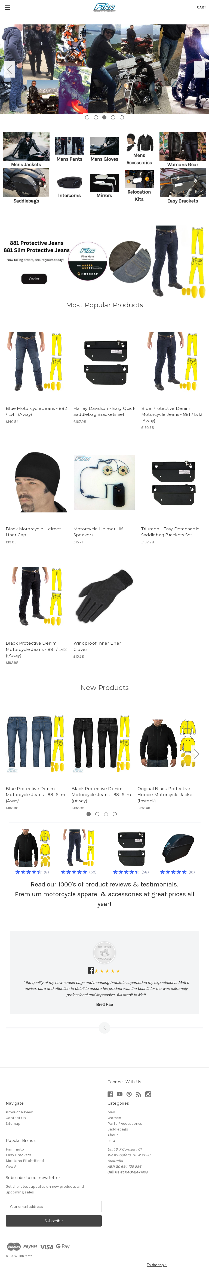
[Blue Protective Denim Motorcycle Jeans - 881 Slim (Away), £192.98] (36, 743)
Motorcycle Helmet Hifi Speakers (98, 532)
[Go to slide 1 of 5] (87, 117)
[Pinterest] (129, 1094)
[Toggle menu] (7, 7)
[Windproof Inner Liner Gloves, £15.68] (104, 597)
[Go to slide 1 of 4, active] (89, 814)
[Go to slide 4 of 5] (113, 117)
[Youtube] (119, 1094)
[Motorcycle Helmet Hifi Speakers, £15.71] (104, 482)
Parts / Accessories (124, 1123)
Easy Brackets (18, 1155)
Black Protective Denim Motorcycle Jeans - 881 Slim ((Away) (101, 794)
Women (114, 1118)
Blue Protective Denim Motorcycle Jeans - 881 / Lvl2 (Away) (171, 414)
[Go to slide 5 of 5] (122, 117)
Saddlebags (117, 1129)
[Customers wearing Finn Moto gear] (104, 69)
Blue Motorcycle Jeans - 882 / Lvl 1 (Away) (36, 411)
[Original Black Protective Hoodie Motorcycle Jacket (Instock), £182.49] (167, 743)
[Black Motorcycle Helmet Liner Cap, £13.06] (37, 482)
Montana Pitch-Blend (25, 1160)
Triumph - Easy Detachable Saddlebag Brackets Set (170, 532)
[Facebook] (110, 1094)
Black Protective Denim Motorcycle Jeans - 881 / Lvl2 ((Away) (36, 649)
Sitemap (13, 1123)
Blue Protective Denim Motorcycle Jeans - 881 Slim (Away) (35, 794)
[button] (26, 146)
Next (199, 69)
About (112, 1135)
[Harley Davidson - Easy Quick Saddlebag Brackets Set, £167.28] (104, 362)
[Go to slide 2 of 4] (97, 814)
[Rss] (139, 1094)
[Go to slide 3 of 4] (106, 814)
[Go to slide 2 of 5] (96, 117)
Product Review (19, 1112)
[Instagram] (148, 1094)
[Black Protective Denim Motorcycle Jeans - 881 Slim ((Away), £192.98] (101, 743)
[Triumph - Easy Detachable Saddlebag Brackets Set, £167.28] (172, 482)
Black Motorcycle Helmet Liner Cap (33, 532)
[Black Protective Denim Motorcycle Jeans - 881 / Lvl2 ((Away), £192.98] (37, 597)
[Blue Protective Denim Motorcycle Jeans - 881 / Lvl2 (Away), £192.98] (172, 362)
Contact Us (16, 1118)
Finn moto (15, 1149)
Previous (9, 69)
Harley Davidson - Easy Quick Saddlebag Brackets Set (104, 411)
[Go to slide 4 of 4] (115, 814)
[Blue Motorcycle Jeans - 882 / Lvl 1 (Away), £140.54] (37, 362)
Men (111, 1112)
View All (12, 1166)
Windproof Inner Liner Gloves (97, 646)
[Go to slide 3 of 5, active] (104, 117)
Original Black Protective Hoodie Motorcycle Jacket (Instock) (165, 794)
